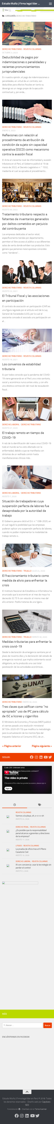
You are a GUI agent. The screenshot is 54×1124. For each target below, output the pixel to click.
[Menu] (50, 3)
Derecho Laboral (10, 424)
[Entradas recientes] (14, 805)
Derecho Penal (22, 827)
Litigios (19, 846)
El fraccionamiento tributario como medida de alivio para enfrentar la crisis (25, 580)
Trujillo (27, 571)
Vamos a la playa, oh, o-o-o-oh (30, 815)
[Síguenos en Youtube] (45, 757)
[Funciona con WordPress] (19, 1109)
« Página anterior (11, 746)
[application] (27, 780)
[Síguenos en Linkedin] (41, 757)
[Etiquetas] (39, 805)
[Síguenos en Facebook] (31, 757)
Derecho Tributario (12, 49)
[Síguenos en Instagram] (36, 757)
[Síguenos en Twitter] (50, 757)
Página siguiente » (42, 746)
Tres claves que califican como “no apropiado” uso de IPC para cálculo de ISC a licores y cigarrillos (25, 711)
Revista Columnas (32, 49)
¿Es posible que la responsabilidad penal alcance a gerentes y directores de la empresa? (33, 833)
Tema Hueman (41, 1109)
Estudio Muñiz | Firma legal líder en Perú (21, 3)
